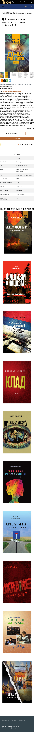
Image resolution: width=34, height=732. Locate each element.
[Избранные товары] (28, 6)
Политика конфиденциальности (12, 728)
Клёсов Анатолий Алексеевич (12, 91)
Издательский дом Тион (19, 2)
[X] (4, 80)
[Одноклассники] (2, 80)
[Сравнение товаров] (26, 6)
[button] (7, 75)
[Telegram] (10, 80)
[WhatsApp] (7, 80)
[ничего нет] (31, 6)
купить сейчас (23, 144)
